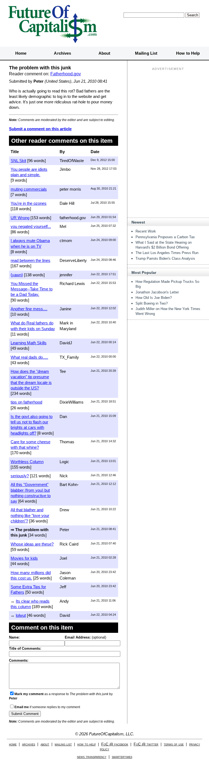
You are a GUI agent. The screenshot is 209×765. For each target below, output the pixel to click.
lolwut (21, 615)
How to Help (188, 53)
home (13, 744)
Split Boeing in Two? (152, 303)
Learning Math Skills (29, 342)
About (104, 53)
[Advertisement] (168, 106)
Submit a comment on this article (40, 128)
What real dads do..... (29, 357)
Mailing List (146, 53)
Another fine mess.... (29, 308)
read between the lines (30, 260)
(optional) (85, 637)
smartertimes (122, 757)
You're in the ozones (29, 203)
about (45, 744)
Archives (62, 53)
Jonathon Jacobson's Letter (157, 292)
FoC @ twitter (146, 744)
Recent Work (146, 231)
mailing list (63, 744)
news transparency (91, 757)
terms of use (174, 744)
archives (28, 744)
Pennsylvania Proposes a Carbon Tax (165, 237)
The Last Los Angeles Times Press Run (167, 253)
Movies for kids (24, 558)
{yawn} (17, 274)
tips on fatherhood (26, 402)
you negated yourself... (31, 226)
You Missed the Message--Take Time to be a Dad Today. (32, 289)
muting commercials (29, 189)
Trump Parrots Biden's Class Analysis (165, 258)
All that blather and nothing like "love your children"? (30, 515)
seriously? (20, 475)
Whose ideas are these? (32, 544)
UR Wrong (20, 217)
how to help (86, 744)
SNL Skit (18, 160)
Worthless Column (27, 461)
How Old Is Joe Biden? (154, 298)
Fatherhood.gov (65, 74)
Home (20, 53)
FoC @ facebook (114, 744)
